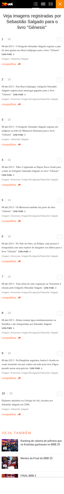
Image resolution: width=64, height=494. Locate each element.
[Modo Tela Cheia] (43, 3)
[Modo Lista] (36, 3)
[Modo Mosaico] (50, 3)
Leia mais (7, 54)
